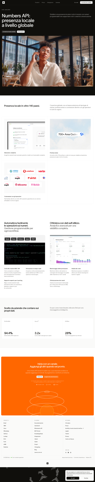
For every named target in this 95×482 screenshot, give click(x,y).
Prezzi (43, 2)
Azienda (58, 2)
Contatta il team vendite (9, 31)
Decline (86, 478)
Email (5, 423)
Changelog (37, 447)
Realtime (6, 447)
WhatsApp (6, 431)
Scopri (36, 444)
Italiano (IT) (88, 457)
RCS (5, 439)
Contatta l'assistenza (79, 457)
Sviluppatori (50, 2)
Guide (36, 441)
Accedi (76, 2)
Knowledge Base (39, 433)
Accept (73, 478)
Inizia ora (39, 376)
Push (5, 441)
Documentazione (39, 423)
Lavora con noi (38, 452)
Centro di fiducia (69, 439)
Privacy (67, 436)
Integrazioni (38, 436)
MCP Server (37, 431)
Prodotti (37, 2)
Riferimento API (38, 428)
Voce (5, 428)
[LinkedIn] (68, 452)
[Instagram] (70, 452)
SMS (5, 425)
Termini (67, 433)
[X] (65, 452)
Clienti (36, 439)
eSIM (5, 444)
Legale (67, 431)
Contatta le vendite (86, 2)
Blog (36, 449)
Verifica (5, 433)
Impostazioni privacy (67, 457)
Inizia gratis (21, 31)
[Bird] (3, 2)
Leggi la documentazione (51, 376)
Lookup (5, 436)
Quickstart (37, 425)
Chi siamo (67, 423)
